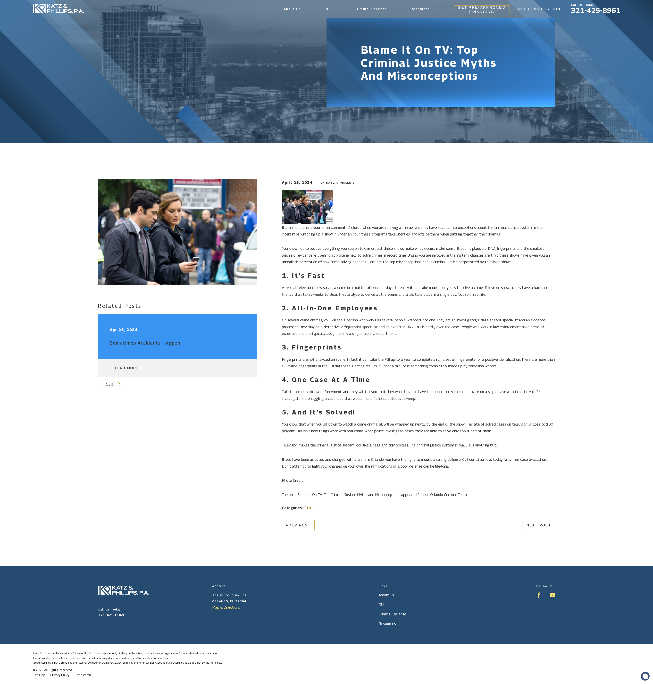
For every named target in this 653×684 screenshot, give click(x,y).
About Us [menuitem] (292, 9)
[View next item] (119, 384)
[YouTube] (552, 595)
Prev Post (298, 525)
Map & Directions (226, 607)
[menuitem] (39, 675)
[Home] (58, 9)
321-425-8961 (595, 10)
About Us (386, 595)
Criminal (310, 508)
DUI (381, 604)
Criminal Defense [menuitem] (371, 9)
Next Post (538, 525)
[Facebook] (539, 595)
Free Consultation (538, 9)
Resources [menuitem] (420, 9)
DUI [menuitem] (328, 9)
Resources (387, 623)
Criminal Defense (392, 614)
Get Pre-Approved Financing (482, 9)
